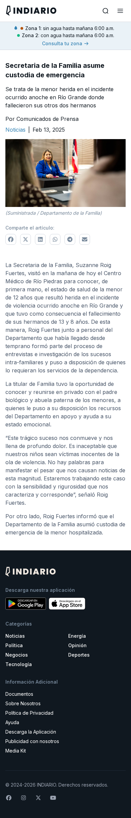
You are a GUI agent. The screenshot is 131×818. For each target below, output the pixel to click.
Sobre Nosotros (23, 703)
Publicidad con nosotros (32, 741)
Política (14, 645)
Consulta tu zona (62, 43)
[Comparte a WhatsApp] (55, 239)
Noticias (15, 636)
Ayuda (12, 722)
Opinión (77, 645)
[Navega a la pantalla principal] (35, 11)
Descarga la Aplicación (30, 732)
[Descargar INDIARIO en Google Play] (25, 604)
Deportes (79, 655)
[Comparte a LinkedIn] (40, 239)
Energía (77, 636)
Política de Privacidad (29, 713)
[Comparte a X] (25, 239)
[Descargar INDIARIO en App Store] (67, 604)
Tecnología (18, 664)
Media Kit (15, 751)
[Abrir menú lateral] (120, 11)
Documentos (19, 694)
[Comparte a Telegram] (69, 239)
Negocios (16, 655)
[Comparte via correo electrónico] (84, 239)
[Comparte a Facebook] (10, 239)
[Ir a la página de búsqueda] (105, 11)
